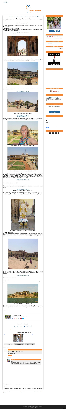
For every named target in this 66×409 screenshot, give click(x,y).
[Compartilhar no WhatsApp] (30, 326)
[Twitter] (59, 31)
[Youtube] (52, 31)
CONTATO (6, 2)
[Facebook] (50, 31)
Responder (10, 355)
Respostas (9, 357)
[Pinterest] (56, 31)
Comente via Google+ (30, 344)
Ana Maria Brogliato (16, 315)
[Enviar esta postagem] (5, 321)
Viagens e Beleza (30, 406)
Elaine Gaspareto (35, 407)
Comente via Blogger (9, 344)
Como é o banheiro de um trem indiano (52, 97)
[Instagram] (54, 31)
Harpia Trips (50, 43)
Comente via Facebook (20, 344)
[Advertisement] (53, 79)
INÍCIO (5, 1)
